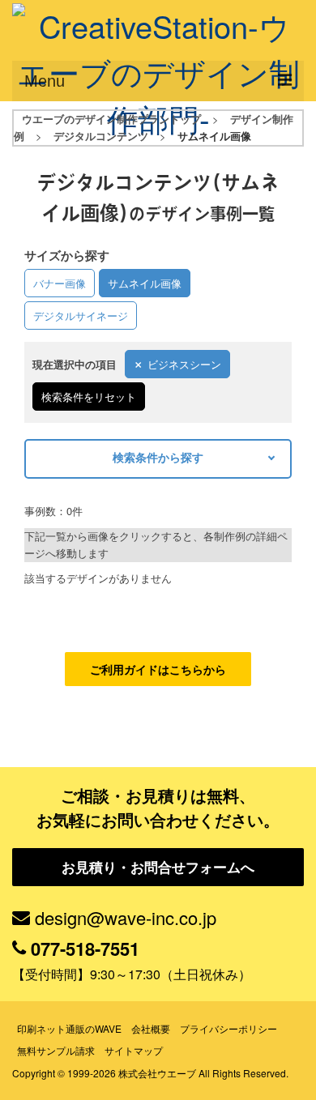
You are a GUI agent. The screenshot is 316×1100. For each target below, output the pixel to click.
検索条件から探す (158, 457)
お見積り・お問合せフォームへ (158, 866)
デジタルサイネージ (80, 315)
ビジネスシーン (184, 364)
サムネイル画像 (144, 283)
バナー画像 (59, 283)
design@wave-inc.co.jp (125, 917)
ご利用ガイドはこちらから (158, 669)
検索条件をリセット (88, 396)
